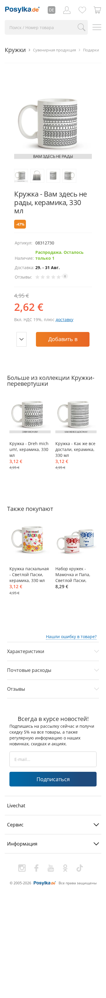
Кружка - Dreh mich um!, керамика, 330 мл (29, 449)
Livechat (16, 805)
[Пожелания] (82, 10)
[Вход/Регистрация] (67, 10)
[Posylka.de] (22, 10)
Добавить (62, 341)
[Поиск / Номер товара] (81, 27)
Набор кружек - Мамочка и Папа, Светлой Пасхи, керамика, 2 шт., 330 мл (72, 574)
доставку (64, 319)
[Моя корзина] (97, 10)
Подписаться (53, 779)
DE (51, 10)
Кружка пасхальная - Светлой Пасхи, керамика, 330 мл (29, 574)
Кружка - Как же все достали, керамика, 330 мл (75, 449)
